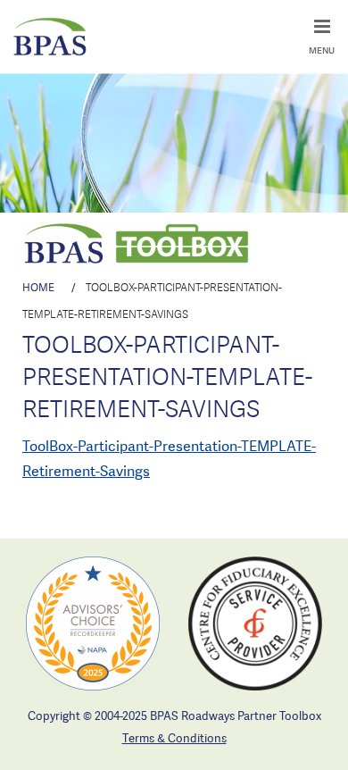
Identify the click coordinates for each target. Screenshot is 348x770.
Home (38, 287)
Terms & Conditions (174, 738)
